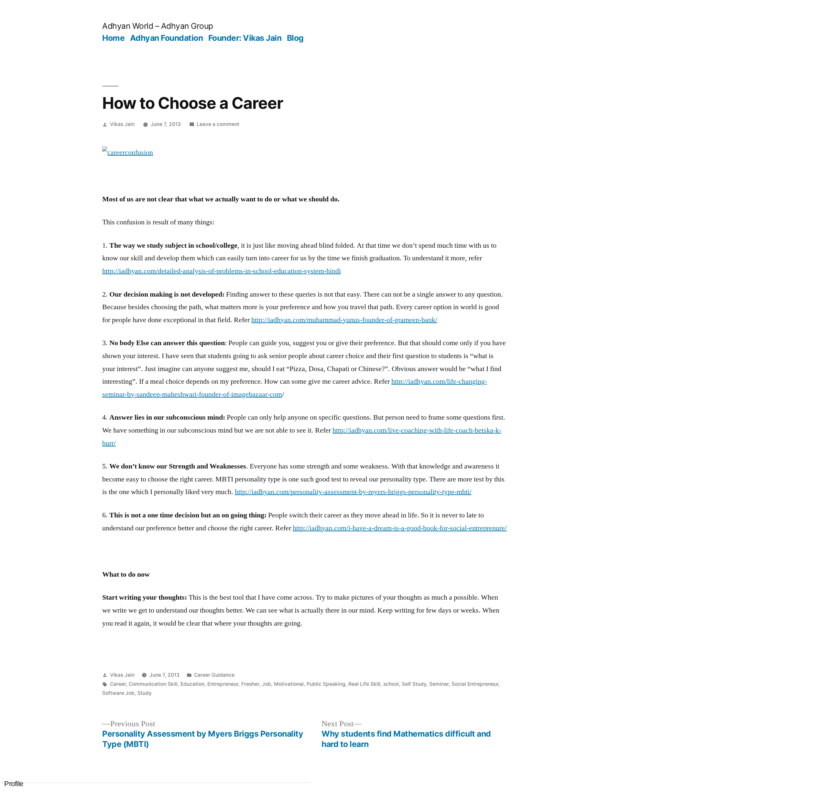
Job (266, 684)
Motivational (289, 684)
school (391, 684)
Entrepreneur (222, 684)
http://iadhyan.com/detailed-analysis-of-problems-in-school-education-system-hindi (221, 271)
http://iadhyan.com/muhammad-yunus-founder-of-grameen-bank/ (344, 319)
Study (144, 693)
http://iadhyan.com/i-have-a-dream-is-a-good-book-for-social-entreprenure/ (400, 528)
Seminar (439, 684)
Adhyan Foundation (166, 38)
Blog (295, 38)
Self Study (414, 684)
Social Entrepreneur (475, 684)
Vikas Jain (122, 124)
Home (113, 38)
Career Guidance (214, 675)
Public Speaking (326, 684)
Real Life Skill (364, 684)
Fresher (250, 684)
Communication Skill (153, 684)
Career (118, 684)
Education (192, 684)
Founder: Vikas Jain (245, 38)
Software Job (118, 693)
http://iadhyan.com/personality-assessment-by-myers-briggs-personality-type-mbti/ (353, 491)
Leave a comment (218, 124)
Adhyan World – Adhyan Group (157, 26)
